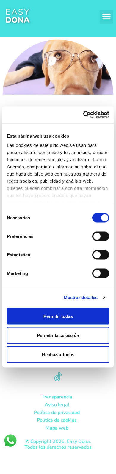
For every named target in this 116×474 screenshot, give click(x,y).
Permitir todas (58, 315)
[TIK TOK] (58, 376)
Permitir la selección (58, 335)
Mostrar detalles (81, 297)
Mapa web (57, 428)
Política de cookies (57, 420)
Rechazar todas (58, 354)
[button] (106, 17)
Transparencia (57, 397)
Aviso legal (57, 405)
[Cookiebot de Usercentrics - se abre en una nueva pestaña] (83, 115)
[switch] (100, 236)
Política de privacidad (57, 412)
